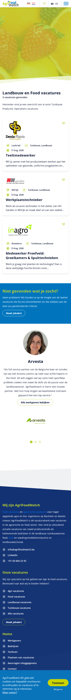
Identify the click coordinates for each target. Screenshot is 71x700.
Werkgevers (14, 640)
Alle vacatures (16, 613)
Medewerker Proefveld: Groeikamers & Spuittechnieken (32, 255)
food (11, 537)
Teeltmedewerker (20, 155)
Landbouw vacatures (19, 602)
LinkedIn (13, 555)
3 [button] (40, 442)
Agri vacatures (16, 591)
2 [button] (35, 442)
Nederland (33, 3)
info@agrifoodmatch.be (21, 549)
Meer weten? (9, 692)
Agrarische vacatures (35, 511)
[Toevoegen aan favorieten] (62, 123)
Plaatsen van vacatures (21, 657)
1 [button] (31, 442)
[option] (35, 421)
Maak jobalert (14, 313)
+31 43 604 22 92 (17, 560)
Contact (12, 668)
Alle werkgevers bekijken (35, 402)
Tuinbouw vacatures (19, 607)
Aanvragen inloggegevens (22, 663)
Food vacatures (10, 511)
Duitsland (28, 3)
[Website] (10, 3)
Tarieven (13, 651)
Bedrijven (13, 646)
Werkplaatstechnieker (24, 200)
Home (7, 634)
